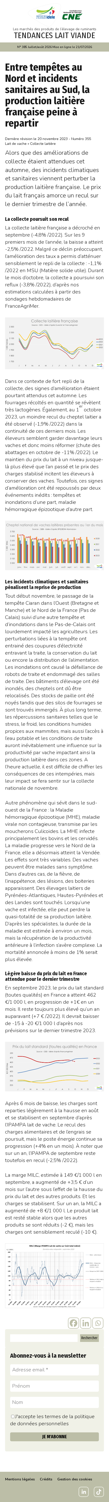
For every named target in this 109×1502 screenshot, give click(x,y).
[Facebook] (73, 1323)
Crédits (46, 1479)
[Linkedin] (85, 1323)
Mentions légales (20, 1479)
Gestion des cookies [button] (74, 1479)
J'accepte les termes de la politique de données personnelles (52, 1420)
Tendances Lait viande (54, 35)
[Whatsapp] (97, 1323)
